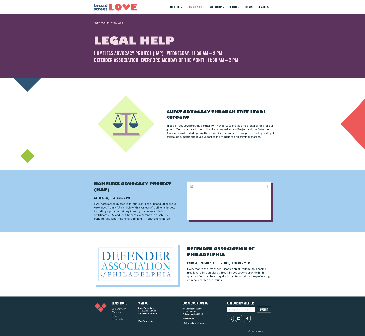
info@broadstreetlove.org (194, 323)
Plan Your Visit (145, 320)
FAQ (114, 315)
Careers (116, 312)
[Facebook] (247, 318)
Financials (117, 319)
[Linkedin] (238, 318)
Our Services (109, 22)
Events (249, 7)
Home (97, 22)
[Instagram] (230, 318)
